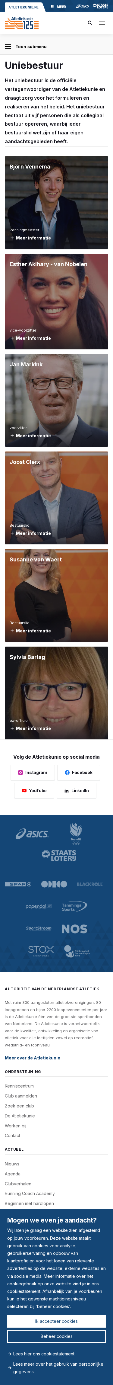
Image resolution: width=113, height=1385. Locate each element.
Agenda (12, 1173)
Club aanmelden (21, 1095)
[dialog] (56, 1297)
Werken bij (15, 1125)
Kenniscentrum (19, 1085)
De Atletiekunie (20, 1115)
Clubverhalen (18, 1183)
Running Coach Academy (30, 1193)
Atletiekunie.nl (23, 7)
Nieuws (12, 1163)
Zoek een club (19, 1105)
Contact (12, 1135)
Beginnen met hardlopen (29, 1203)
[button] (102, 23)
